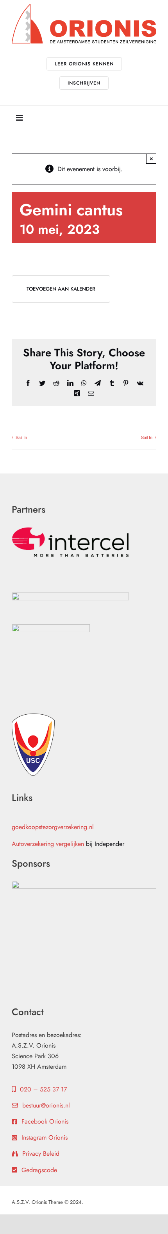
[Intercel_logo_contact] (70, 530)
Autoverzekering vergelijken (48, 843)
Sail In (21, 437)
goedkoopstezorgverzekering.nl (53, 826)
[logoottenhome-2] (51, 627)
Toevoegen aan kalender (61, 289)
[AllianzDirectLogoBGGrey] (70, 595)
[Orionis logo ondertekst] (84, 6)
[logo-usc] (33, 716)
